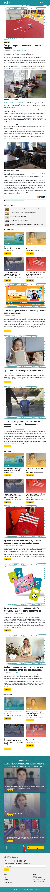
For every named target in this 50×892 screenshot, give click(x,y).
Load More (25, 753)
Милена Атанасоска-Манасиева (21, 50)
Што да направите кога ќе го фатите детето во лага (12, 712)
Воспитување (7, 708)
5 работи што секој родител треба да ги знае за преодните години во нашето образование (35, 273)
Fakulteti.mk (31, 889)
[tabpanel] (25, 217)
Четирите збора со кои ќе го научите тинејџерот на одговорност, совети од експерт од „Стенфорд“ (35, 713)
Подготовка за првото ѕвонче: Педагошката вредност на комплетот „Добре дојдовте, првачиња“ (13, 273)
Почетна (5, 874)
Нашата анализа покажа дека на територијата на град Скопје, (16, 102)
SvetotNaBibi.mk (37, 889)
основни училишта (14, 200)
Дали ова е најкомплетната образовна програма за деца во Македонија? (13, 247)
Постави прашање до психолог (35, 848)
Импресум (6, 877)
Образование (6, 42)
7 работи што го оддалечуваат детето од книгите (35, 247)
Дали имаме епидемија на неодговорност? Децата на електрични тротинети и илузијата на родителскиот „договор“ (13, 741)
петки (23, 200)
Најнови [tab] (7, 205)
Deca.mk (26, 889)
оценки (19, 200)
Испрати (6, 869)
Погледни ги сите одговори (14, 848)
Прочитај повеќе (8, 253)
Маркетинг (6, 879)
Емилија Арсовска (7, 200)
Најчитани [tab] (14, 205)
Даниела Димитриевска (31, 250)
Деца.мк (6, 250)
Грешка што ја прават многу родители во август (35, 739)
